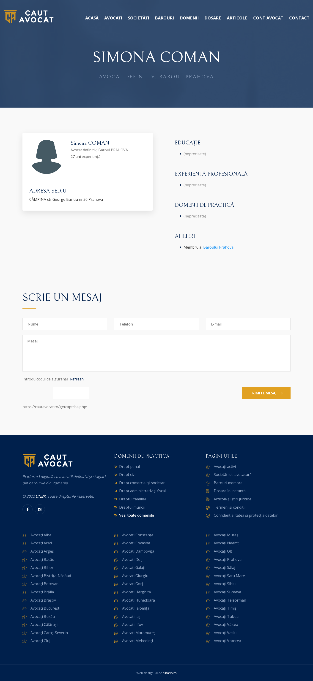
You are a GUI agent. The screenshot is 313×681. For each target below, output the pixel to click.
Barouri (164, 18)
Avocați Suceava (227, 591)
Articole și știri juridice (232, 499)
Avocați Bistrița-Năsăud (50, 575)
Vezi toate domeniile (136, 515)
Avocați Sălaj (224, 567)
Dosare (212, 18)
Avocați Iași (131, 616)
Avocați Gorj (132, 583)
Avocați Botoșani (44, 583)
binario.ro (170, 673)
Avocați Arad (41, 542)
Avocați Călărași (44, 624)
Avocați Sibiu (225, 583)
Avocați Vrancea (227, 640)
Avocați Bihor (41, 567)
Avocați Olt (223, 551)
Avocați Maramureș (139, 632)
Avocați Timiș (225, 608)
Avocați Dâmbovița (138, 551)
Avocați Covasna (136, 542)
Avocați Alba (40, 534)
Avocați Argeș (42, 551)
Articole (237, 18)
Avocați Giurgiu (135, 575)
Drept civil (127, 474)
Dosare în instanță (230, 490)
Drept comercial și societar (142, 482)
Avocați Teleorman (230, 600)
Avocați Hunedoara (138, 600)
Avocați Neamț (226, 542)
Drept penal (129, 466)
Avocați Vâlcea (226, 624)
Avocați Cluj (40, 640)
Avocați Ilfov (132, 624)
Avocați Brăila (42, 591)
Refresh (77, 379)
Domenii (189, 18)
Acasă (92, 18)
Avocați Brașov (43, 600)
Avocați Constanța (137, 534)
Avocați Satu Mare (229, 575)
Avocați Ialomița (135, 608)
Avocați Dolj (132, 559)
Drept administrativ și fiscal (142, 490)
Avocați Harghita (136, 591)
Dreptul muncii (132, 507)
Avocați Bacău (42, 559)
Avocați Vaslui (225, 632)
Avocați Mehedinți (137, 640)
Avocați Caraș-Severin (49, 632)
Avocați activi (225, 466)
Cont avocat (268, 18)
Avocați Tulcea (226, 616)
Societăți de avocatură (233, 474)
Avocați (113, 18)
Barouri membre (228, 482)
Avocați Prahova (228, 559)
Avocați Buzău (42, 616)
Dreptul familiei (132, 499)
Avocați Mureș (226, 534)
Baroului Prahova (218, 247)
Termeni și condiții (229, 507)
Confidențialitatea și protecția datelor (246, 515)
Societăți (138, 18)
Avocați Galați (133, 567)
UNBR (41, 496)
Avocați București (45, 608)
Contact (299, 18)
